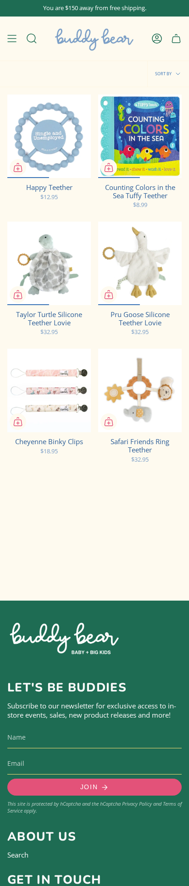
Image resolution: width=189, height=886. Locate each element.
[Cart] (176, 38)
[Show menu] (12, 38)
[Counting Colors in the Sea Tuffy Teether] (140, 136)
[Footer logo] (64, 636)
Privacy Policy (137, 803)
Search (17, 854)
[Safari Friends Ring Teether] (140, 390)
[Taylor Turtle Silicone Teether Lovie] (49, 263)
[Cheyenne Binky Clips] (49, 390)
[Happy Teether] (49, 136)
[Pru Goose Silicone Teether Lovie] (140, 263)
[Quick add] (18, 167)
